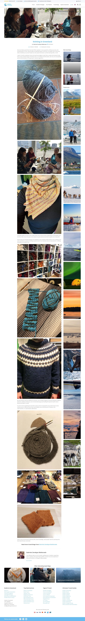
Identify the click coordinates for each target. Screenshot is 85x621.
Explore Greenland (65, 4)
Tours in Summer (47, 593)
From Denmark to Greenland (49, 597)
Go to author (29, 560)
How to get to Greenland (9, 592)
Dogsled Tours (46, 599)
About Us (6, 590)
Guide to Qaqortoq (67, 596)
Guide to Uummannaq (67, 600)
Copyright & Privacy (8, 594)
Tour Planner (49, 4)
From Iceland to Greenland (49, 596)
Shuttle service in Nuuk (9, 597)
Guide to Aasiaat (66, 594)
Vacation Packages (40, 4)
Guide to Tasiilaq (66, 599)
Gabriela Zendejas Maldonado (40, 44)
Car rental (45, 600)
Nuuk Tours (26, 592)
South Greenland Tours (29, 600)
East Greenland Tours (28, 597)
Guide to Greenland (67, 590)
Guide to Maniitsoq (67, 601)
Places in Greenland (28, 590)
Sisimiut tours (27, 603)
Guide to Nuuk (66, 592)
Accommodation (46, 601)
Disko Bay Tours (27, 596)
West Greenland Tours (28, 599)
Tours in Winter (46, 594)
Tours (33, 4)
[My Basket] (80, 5)
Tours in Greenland (47, 592)
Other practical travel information (70, 604)
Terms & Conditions (8, 593)
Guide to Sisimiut (66, 597)
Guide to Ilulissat (66, 593)
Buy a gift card (46, 603)
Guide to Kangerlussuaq (68, 603)
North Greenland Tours (29, 601)
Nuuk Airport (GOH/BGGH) (10, 596)
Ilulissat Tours (27, 593)
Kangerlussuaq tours (28, 594)
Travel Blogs (56, 4)
